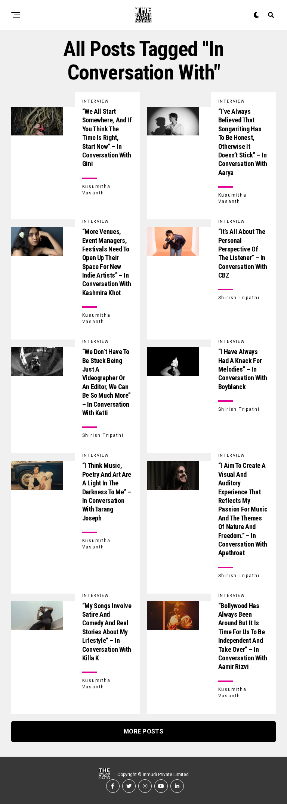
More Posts (143, 731)
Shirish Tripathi (239, 297)
